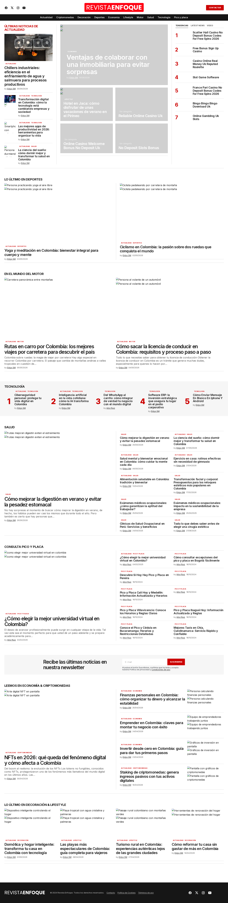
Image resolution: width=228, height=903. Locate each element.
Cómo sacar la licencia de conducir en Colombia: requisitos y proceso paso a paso (163, 349)
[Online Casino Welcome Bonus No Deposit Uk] (86, 138)
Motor (20, 341)
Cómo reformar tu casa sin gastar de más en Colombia (195, 846)
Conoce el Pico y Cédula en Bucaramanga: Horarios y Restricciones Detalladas (138, 630)
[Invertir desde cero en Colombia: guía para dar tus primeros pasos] (205, 751)
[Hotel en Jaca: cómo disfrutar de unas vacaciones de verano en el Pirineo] (86, 104)
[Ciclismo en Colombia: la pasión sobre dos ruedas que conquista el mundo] (170, 211)
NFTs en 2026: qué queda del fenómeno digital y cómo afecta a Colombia (55, 760)
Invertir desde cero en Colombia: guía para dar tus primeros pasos (151, 751)
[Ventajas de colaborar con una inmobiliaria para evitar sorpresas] (114, 54)
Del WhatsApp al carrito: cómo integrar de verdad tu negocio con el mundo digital (118, 399)
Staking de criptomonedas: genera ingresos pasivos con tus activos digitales (149, 776)
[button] (201, 7)
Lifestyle (69, 99)
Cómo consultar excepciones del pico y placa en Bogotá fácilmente (197, 559)
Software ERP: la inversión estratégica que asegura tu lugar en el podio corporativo (162, 401)
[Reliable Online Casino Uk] (141, 104)
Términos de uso (146, 893)
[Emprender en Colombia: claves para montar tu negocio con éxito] (205, 725)
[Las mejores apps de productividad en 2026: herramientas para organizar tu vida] (10, 127)
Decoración (22, 840)
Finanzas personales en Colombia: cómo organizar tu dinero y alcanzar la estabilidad (152, 699)
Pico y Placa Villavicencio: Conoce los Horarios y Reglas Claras (143, 612)
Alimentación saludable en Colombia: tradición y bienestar (144, 481)
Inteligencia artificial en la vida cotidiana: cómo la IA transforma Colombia (74, 399)
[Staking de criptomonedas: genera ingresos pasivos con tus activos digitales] (205, 776)
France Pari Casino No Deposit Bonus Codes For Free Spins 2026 (207, 90)
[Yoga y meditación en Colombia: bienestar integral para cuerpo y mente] (58, 213)
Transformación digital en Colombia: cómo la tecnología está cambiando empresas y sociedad (34, 105)
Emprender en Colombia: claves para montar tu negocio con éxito (151, 725)
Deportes (21, 246)
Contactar (215, 7)
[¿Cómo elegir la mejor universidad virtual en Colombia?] (58, 580)
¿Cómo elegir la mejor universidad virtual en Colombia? (52, 621)
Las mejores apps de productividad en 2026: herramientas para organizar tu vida (34, 131)
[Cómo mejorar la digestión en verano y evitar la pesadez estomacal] (58, 461)
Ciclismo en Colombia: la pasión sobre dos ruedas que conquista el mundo (165, 249)
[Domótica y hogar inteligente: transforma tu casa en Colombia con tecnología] (30, 823)
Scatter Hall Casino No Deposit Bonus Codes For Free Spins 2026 (208, 35)
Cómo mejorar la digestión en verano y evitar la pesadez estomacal (53, 501)
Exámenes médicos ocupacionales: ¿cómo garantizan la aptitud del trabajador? (143, 506)
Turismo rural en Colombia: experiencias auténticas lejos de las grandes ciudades (140, 848)
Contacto (111, 893)
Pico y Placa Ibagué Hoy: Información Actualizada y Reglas (198, 612)
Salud (34, 146)
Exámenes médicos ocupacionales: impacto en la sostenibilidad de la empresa (197, 506)
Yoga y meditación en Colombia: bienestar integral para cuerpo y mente (51, 252)
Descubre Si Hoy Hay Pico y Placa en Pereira (144, 576)
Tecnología (36, 96)
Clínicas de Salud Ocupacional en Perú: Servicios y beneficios (142, 525)
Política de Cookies (127, 893)
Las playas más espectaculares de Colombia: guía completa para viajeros (85, 848)
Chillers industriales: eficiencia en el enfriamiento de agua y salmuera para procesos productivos (25, 76)
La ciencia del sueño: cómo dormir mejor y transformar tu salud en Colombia (34, 154)
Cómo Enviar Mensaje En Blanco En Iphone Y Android (208, 398)
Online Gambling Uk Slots (206, 117)
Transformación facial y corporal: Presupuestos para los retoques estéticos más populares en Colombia (196, 484)
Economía (72, 51)
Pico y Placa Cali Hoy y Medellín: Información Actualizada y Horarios (143, 594)
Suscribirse (176, 662)
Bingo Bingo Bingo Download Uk (205, 105)
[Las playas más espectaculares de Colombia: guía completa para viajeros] (86, 823)
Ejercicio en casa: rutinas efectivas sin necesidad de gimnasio (197, 460)
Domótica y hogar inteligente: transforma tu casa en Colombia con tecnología (29, 848)
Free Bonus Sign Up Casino (206, 50)
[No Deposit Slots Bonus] (141, 138)
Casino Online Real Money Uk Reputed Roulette (205, 64)
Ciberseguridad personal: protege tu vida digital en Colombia (28, 399)
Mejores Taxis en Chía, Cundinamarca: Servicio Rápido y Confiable (196, 630)
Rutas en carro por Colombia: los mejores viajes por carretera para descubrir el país (49, 349)
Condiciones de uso (161, 669)
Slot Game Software (206, 77)
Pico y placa (23, 614)
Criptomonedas (24, 752)
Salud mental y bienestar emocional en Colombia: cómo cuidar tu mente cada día (144, 461)
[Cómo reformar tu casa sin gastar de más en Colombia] (198, 823)
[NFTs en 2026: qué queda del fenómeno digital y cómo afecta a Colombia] (58, 719)
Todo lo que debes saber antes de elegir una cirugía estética (196, 525)
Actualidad (10, 63)
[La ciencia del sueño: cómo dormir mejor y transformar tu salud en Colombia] (10, 151)
